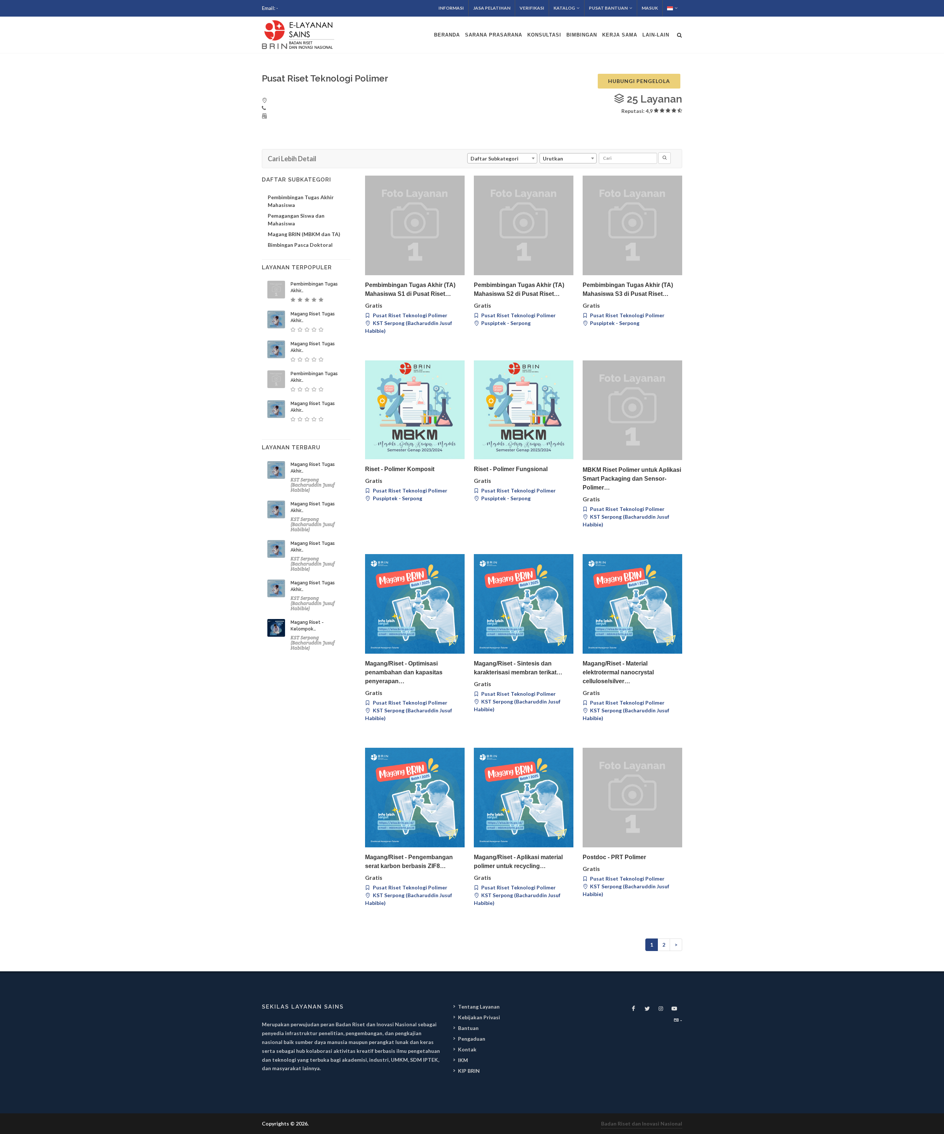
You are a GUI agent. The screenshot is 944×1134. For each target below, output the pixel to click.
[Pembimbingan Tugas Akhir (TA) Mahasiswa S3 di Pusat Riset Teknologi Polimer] (632, 225)
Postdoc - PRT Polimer (614, 857)
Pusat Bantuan (608, 8)
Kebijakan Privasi (479, 1017)
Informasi (451, 8)
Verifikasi (532, 8)
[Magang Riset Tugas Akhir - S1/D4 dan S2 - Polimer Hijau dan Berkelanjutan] (276, 588)
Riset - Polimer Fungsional (511, 469)
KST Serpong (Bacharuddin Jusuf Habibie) (408, 327)
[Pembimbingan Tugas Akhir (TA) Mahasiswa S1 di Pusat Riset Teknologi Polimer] (415, 225)
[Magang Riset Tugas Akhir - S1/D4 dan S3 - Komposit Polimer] (276, 409)
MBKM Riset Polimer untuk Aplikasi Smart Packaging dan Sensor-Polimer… (632, 479)
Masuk (650, 8)
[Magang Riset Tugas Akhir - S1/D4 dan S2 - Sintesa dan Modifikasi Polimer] (276, 319)
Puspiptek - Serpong (505, 323)
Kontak (467, 1049)
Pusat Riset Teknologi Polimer (409, 315)
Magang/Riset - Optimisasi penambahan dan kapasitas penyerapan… (403, 672)
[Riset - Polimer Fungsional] (523, 409)
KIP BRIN (469, 1071)
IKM (463, 1060)
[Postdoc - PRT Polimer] (632, 797)
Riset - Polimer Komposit (399, 469)
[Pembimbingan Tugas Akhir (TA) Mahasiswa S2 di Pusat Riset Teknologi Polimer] (523, 225)
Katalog (564, 8)
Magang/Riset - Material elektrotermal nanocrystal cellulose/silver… (618, 672)
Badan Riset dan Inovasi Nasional (641, 1123)
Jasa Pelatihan (491, 8)
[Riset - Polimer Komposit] (415, 409)
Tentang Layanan (479, 1006)
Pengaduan (471, 1039)
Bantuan (468, 1028)
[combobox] (502, 158)
